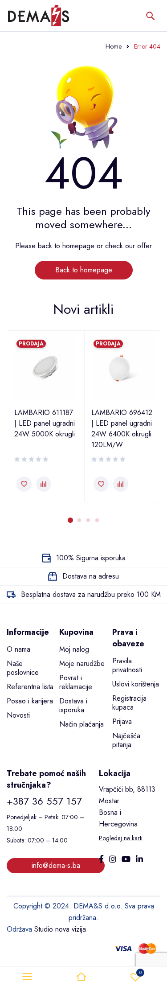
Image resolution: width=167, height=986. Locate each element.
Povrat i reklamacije (75, 682)
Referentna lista (30, 687)
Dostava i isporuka (73, 705)
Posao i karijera (30, 701)
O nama (18, 649)
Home (114, 46)
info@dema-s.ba (56, 865)
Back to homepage (83, 270)
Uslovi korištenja (135, 684)
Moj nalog (74, 649)
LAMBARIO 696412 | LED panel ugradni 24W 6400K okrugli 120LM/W (121, 428)
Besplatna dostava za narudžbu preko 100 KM (91, 594)
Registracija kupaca (129, 702)
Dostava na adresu (90, 576)
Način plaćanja (81, 724)
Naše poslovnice (23, 668)
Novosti (18, 715)
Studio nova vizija (60, 929)
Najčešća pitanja (126, 740)
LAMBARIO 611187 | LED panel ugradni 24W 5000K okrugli (44, 423)
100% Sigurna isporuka (91, 558)
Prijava (122, 721)
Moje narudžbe (82, 663)
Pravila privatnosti (127, 665)
